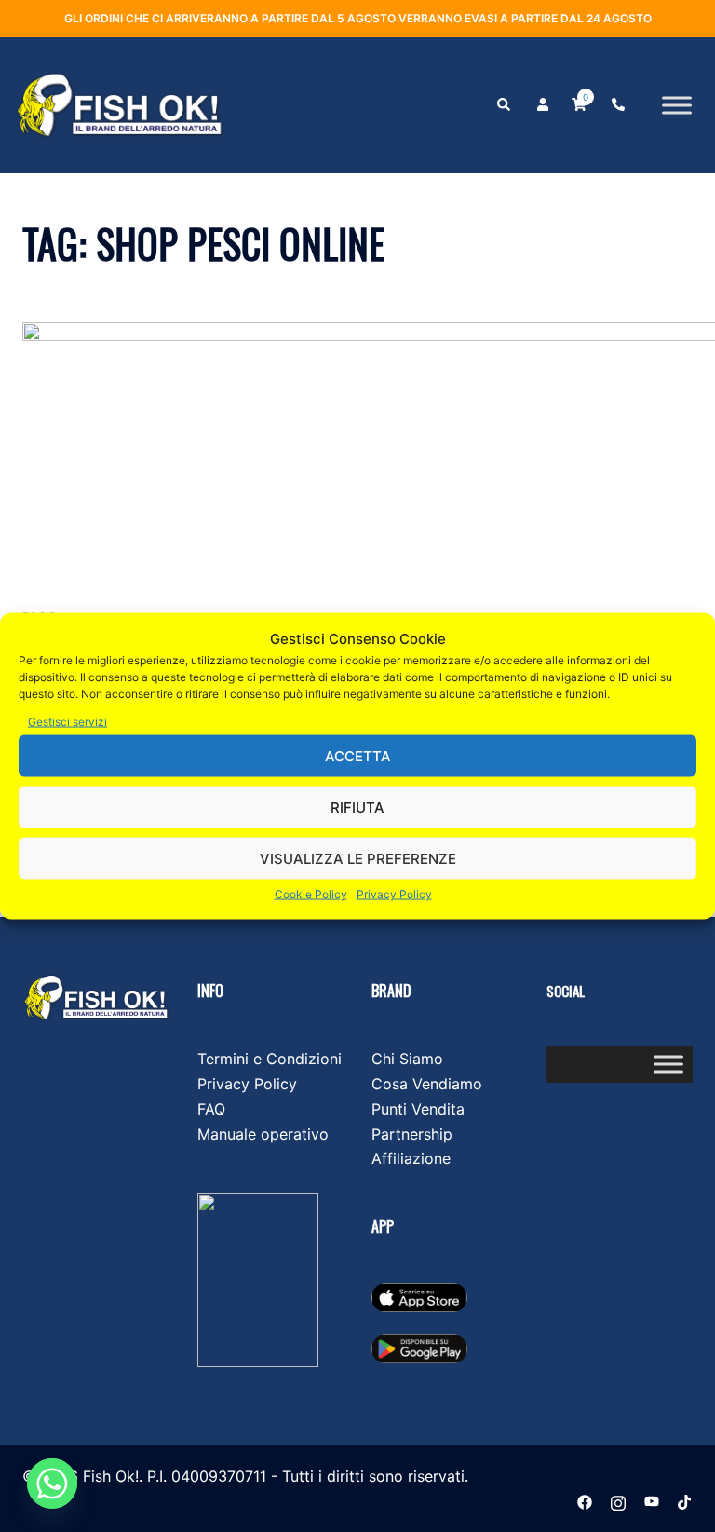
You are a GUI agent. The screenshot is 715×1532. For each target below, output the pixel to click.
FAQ (211, 1109)
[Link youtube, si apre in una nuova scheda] (651, 1500)
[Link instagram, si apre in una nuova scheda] (618, 1500)
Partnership (411, 1134)
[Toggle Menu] (677, 106)
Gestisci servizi (67, 722)
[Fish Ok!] (119, 103)
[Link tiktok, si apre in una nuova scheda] (685, 1500)
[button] (502, 105)
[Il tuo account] (540, 105)
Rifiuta (357, 806)
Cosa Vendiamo (426, 1083)
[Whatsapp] (52, 1483)
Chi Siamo (407, 1058)
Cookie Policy (311, 894)
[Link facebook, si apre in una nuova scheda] (584, 1500)
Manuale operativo (263, 1134)
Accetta (358, 755)
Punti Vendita (418, 1109)
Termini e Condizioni (269, 1058)
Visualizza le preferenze (358, 858)
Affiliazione (411, 1158)
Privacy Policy (394, 894)
